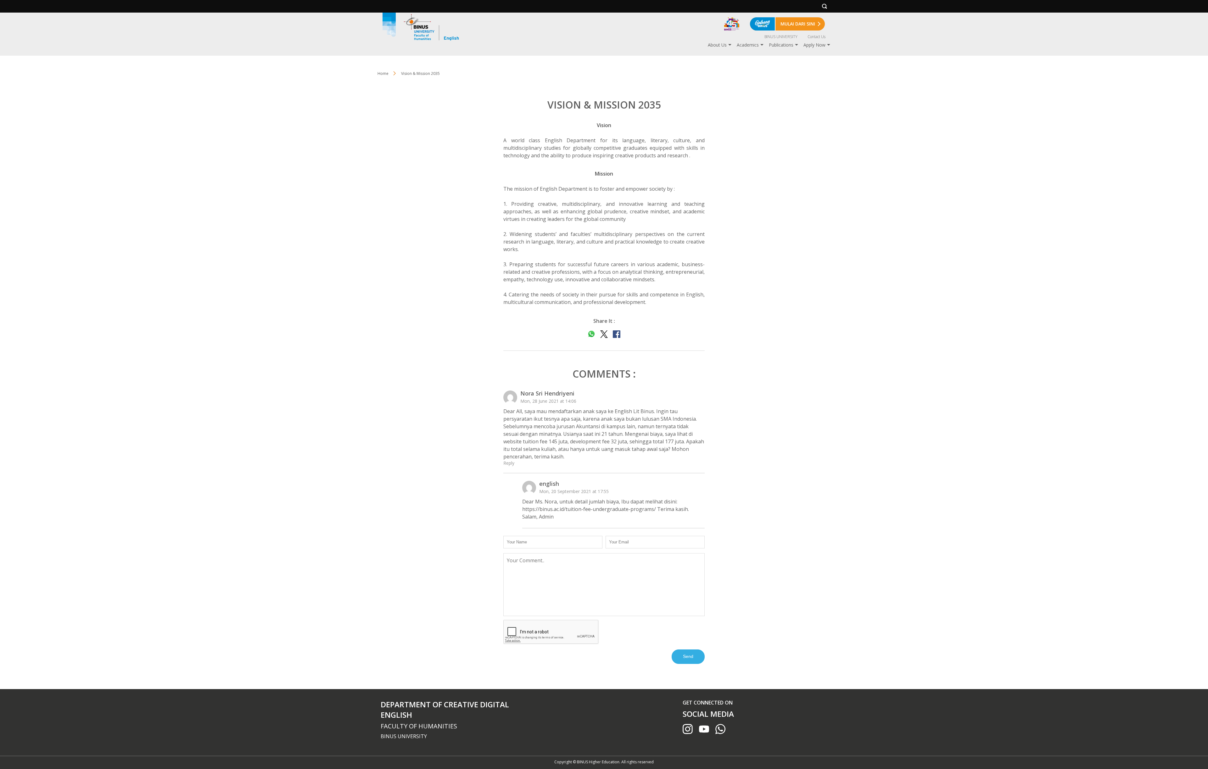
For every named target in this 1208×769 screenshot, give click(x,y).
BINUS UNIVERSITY (780, 36)
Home (383, 73)
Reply (508, 463)
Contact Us (816, 36)
